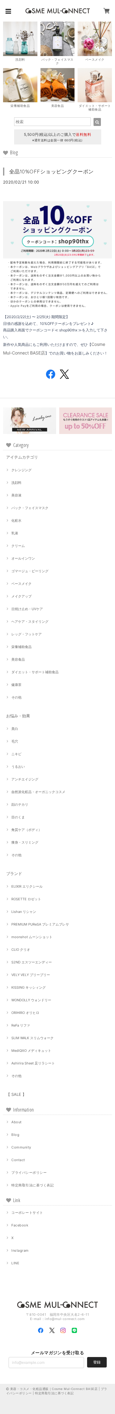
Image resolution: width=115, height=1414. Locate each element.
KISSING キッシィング (28, 987)
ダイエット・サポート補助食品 (35, 672)
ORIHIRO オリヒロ (25, 1013)
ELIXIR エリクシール (27, 886)
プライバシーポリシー (29, 1172)
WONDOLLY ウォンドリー (31, 1000)
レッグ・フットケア (26, 634)
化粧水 (16, 520)
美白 (14, 729)
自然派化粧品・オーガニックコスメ (38, 792)
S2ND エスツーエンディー (31, 962)
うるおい (18, 766)
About (16, 1122)
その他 (16, 697)
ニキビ (16, 754)
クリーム (18, 546)
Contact (18, 1160)
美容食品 (18, 659)
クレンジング (21, 470)
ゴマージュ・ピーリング (29, 571)
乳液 (14, 533)
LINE (15, 1263)
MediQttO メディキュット (31, 1050)
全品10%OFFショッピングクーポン (51, 171)
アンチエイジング (24, 779)
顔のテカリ (19, 804)
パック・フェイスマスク (29, 508)
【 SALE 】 (16, 1094)
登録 (97, 1362)
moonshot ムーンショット (31, 937)
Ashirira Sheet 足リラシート (33, 1063)
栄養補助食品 (21, 647)
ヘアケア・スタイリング (29, 621)
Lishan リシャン (23, 912)
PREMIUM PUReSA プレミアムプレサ (40, 924)
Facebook (19, 1225)
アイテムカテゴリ (22, 457)
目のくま (18, 817)
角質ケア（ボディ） (26, 830)
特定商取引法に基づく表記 (32, 1185)
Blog (15, 1134)
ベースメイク (21, 583)
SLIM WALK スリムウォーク (32, 1038)
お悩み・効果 (18, 715)
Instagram (20, 1250)
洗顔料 (16, 482)
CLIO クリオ (20, 949)
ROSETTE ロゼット (26, 899)
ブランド (14, 873)
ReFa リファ (20, 1025)
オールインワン (23, 558)
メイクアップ (21, 596)
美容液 (16, 495)
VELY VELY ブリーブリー (30, 975)
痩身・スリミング (24, 842)
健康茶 (16, 685)
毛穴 (14, 741)
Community (21, 1147)
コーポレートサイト (27, 1212)
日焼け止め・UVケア (27, 609)
